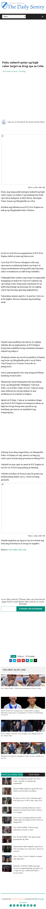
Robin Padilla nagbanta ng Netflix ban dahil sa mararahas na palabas (27, 790)
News (15, 71)
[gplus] (17, 905)
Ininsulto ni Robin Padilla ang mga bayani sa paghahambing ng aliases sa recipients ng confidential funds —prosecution (28, 869)
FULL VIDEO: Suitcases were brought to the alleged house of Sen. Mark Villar (22, 735)
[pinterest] (34, 905)
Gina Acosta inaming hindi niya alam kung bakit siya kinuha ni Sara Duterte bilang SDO (28, 820)
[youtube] (31, 905)
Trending (22, 71)
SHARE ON (31, 609)
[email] (28, 905)
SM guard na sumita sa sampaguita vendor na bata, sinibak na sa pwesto (22, 757)
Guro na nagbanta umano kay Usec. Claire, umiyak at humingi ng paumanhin (27, 781)
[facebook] (11, 905)
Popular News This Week (12, 775)
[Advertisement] (23, 40)
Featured (34, 775)
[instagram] (21, 905)
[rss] (24, 905)
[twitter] (14, 905)
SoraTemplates (17, 899)
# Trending (30, 656)
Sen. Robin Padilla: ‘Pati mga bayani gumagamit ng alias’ (26, 838)
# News (20, 656)
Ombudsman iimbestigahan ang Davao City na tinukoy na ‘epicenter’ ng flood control (28, 848)
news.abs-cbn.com (17, 549)
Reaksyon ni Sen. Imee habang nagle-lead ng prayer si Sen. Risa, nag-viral (27, 799)
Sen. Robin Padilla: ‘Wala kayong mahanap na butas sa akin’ (21, 688)
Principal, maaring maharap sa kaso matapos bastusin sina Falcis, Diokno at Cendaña (27, 810)
